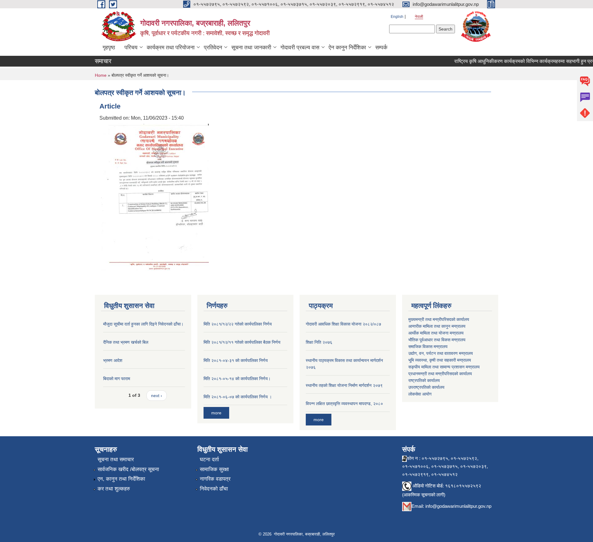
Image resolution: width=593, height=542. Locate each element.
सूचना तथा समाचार (116, 459)
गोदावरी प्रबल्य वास (299, 47)
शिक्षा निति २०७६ (319, 342)
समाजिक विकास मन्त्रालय (428, 346)
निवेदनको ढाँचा (214, 489)
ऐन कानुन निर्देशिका (347, 47)
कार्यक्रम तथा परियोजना (171, 47)
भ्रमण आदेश (112, 360)
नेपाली (419, 16)
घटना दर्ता (209, 459)
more (216, 412)
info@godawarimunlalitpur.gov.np (458, 506)
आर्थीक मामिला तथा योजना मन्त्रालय (436, 333)
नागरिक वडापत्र (215, 479)
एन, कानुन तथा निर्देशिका (121, 479)
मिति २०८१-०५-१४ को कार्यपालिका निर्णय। (237, 378)
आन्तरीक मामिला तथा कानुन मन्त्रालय (436, 326)
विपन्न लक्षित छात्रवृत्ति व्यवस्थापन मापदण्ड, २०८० (344, 403)
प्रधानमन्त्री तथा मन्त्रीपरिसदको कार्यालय (440, 373)
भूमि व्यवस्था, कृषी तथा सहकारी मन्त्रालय (439, 360)
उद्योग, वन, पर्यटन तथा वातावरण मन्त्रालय (440, 353)
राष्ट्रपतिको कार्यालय (424, 380)
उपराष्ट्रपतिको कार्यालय (426, 387)
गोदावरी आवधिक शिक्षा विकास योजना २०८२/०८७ (343, 324)
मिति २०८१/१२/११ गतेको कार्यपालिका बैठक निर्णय (242, 342)
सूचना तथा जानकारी (251, 47)
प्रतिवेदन (213, 47)
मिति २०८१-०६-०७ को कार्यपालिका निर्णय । (238, 396)
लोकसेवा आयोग (419, 394)
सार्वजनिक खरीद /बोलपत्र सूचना (128, 469)
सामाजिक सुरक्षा (214, 469)
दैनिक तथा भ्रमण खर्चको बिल (125, 342)
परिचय (130, 47)
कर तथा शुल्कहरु (114, 489)
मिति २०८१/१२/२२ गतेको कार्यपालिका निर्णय (238, 324)
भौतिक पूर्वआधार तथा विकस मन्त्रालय (436, 339)
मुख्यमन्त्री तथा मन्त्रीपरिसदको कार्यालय (438, 319)
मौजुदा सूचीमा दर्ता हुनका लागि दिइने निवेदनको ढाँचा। (143, 324)
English (397, 16)
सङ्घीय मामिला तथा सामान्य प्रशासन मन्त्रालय (444, 366)
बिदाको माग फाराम (116, 378)
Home (101, 75)
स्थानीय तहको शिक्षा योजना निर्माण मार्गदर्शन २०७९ (344, 385)
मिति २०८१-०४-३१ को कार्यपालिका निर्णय (236, 360)
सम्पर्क (381, 47)
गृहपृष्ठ (109, 47)
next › (156, 395)
